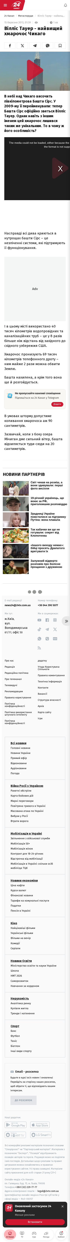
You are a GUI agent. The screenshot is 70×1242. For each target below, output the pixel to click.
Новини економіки (24, 880)
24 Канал (9, 16)
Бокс (13, 1030)
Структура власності (49, 700)
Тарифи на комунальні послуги (30, 900)
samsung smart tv (41, 1135)
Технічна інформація (50, 681)
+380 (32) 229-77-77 (26, 1187)
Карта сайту (44, 712)
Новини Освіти (21, 961)
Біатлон (15, 1046)
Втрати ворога (19, 821)
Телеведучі (11, 685)
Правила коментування (51, 675)
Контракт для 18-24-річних (27, 853)
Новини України (20, 753)
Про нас (9, 661)
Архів (41, 706)
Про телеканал (13, 679)
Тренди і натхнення (23, 1013)
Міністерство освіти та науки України (33, 965)
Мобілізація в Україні (26, 833)
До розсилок (23, 1100)
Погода (15, 773)
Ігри (40, 718)
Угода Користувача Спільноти (49, 668)
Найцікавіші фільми (23, 928)
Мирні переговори (22, 800)
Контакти (43, 688)
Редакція (10, 667)
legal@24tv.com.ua (48, 1191)
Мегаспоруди (26, 16)
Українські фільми (22, 933)
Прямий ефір (19, 758)
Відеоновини (19, 763)
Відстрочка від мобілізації (27, 858)
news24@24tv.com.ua (18, 605)
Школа (15, 970)
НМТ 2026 (16, 975)
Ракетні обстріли (21, 790)
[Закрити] (62, 1206)
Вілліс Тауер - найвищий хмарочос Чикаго (51, 16)
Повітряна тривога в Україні (28, 806)
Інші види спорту (21, 1051)
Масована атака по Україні (27, 811)
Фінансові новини (22, 895)
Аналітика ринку (21, 1003)
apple (41, 1125)
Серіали (15, 948)
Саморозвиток (19, 981)
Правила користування (18, 697)
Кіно (14, 923)
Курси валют (18, 890)
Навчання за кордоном (25, 986)
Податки (16, 905)
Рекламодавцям (14, 691)
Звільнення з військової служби (30, 838)
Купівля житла (19, 1008)
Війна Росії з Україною (27, 786)
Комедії (15, 943)
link (39, 620)
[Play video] (35, 70)
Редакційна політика (16, 673)
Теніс (14, 1041)
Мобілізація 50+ (20, 843)
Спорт (15, 1026)
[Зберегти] (60, 46)
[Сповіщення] (65, 5)
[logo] (16, 5)
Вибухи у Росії (19, 816)
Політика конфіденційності (15, 705)
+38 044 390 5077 (48, 605)
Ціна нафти (18, 885)
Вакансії (42, 694)
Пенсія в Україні (20, 910)
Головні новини (20, 748)
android (16, 1125)
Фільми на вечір (21, 938)
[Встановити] (35, 1214)
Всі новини (18, 743)
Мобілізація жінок (22, 848)
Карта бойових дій (22, 795)
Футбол (15, 1036)
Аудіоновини (18, 768)
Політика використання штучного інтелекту (18, 713)
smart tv (16, 1135)
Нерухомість (20, 998)
